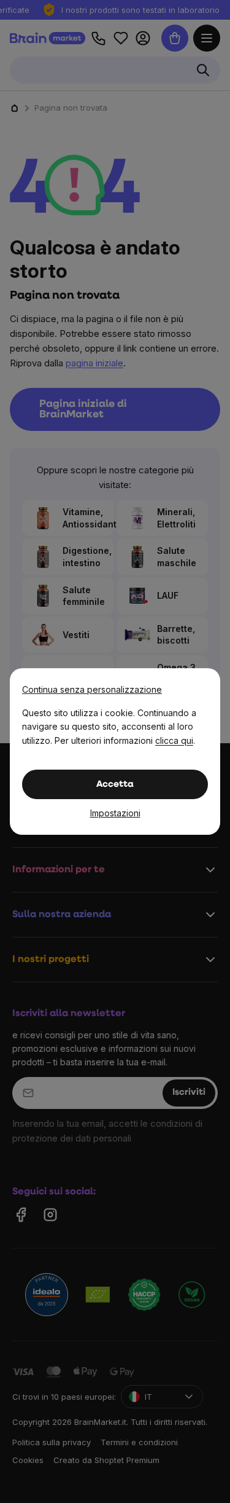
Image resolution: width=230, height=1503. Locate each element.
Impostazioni (115, 813)
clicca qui (174, 740)
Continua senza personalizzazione (92, 689)
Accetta (115, 784)
